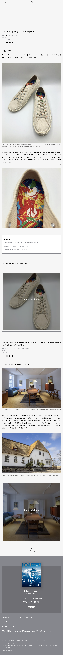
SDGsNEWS (15, 35)
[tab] (2, 2)
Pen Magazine (5, 617)
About (26, 617)
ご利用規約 (4, 640)
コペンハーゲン (13, 348)
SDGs (8, 35)
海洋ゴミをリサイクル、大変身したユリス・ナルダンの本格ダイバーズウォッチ (21, 242)
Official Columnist (17, 617)
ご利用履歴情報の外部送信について (37, 640)
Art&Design (5, 348)
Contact (32, 617)
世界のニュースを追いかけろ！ (24, 348)
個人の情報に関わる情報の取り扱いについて (18, 640)
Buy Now (30, 607)
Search (11, 621)
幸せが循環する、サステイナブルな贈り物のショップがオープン (18, 246)
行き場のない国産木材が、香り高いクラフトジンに (15, 249)
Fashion (4, 35)
